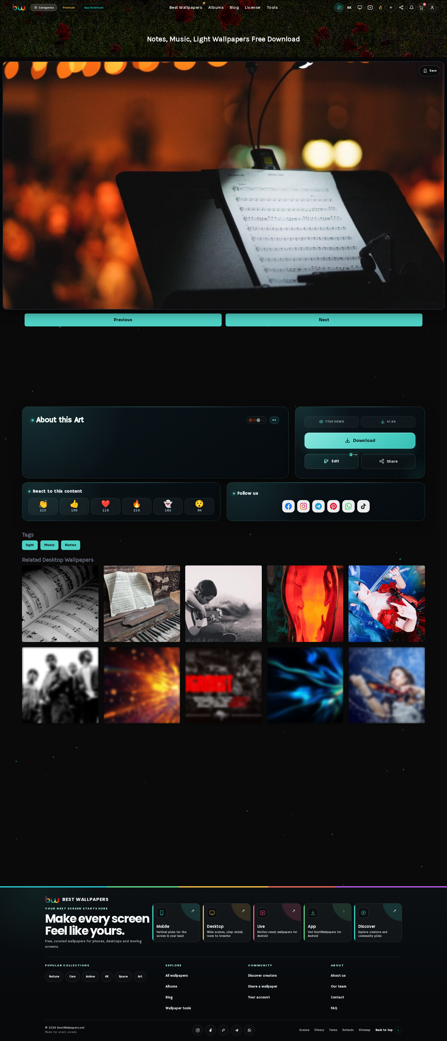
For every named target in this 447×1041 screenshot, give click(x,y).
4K (107, 976)
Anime (90, 976)
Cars (72, 976)
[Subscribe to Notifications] (411, 7)
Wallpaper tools (178, 1008)
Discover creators (262, 976)
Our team (338, 986)
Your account (259, 997)
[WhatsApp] (348, 506)
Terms (333, 1030)
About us (338, 976)
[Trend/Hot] (380, 7)
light (30, 545)
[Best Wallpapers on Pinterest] (223, 1030)
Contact (337, 997)
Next (324, 319)
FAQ (334, 1008)
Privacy (319, 1030)
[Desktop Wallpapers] (359, 7)
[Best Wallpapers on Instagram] (197, 1030)
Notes (70, 545)
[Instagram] (303, 506)
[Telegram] (318, 506)
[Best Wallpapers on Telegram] (236, 1030)
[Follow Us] (390, 7)
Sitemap (364, 1030)
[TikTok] (363, 506)
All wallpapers (177, 976)
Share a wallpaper (262, 986)
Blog (169, 997)
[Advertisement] (223, 366)
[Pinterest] (333, 506)
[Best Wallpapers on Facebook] (210, 1030)
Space (123, 976)
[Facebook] (288, 506)
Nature (54, 976)
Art (140, 976)
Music (49, 545)
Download (364, 440)
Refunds (348, 1030)
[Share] (401, 7)
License (304, 1030)
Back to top (387, 1030)
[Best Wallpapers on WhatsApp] (249, 1030)
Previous (123, 319)
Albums (171, 986)
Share (392, 461)
